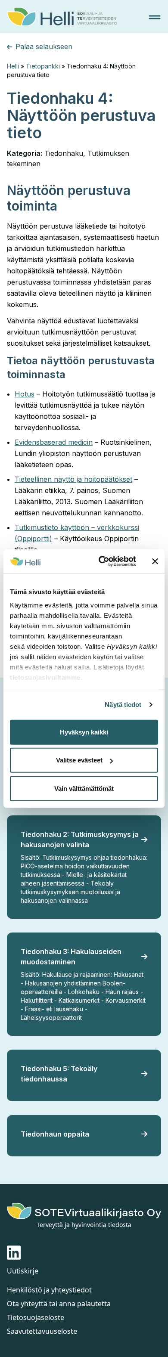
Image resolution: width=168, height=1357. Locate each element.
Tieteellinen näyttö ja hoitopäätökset (73, 479)
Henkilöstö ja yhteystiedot (49, 1290)
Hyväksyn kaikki (84, 731)
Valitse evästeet (79, 760)
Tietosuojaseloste (35, 1317)
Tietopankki (43, 66)
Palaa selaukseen (44, 46)
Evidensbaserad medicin (54, 442)
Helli (13, 66)
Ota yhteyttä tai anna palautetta (59, 1303)
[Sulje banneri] (155, 561)
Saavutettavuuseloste (42, 1331)
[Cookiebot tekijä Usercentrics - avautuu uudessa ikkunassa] (102, 561)
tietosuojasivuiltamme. (46, 677)
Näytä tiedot (123, 704)
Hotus (24, 394)
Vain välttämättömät (84, 788)
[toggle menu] (154, 17)
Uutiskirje (22, 1271)
